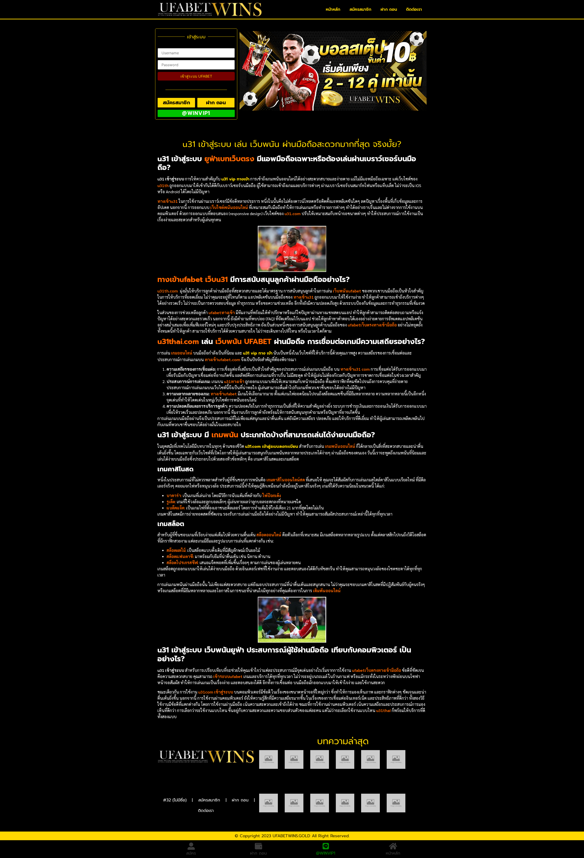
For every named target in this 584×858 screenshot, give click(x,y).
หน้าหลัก (333, 9)
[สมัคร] (191, 846)
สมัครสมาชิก (360, 9)
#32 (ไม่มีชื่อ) (175, 800)
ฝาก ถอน (389, 9)
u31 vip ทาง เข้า (257, 353)
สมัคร (191, 853)
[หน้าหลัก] (393, 846)
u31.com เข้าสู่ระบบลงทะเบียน (271, 446)
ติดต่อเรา (414, 9)
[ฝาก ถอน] (258, 846)
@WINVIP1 (325, 853)
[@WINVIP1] (325, 846)
